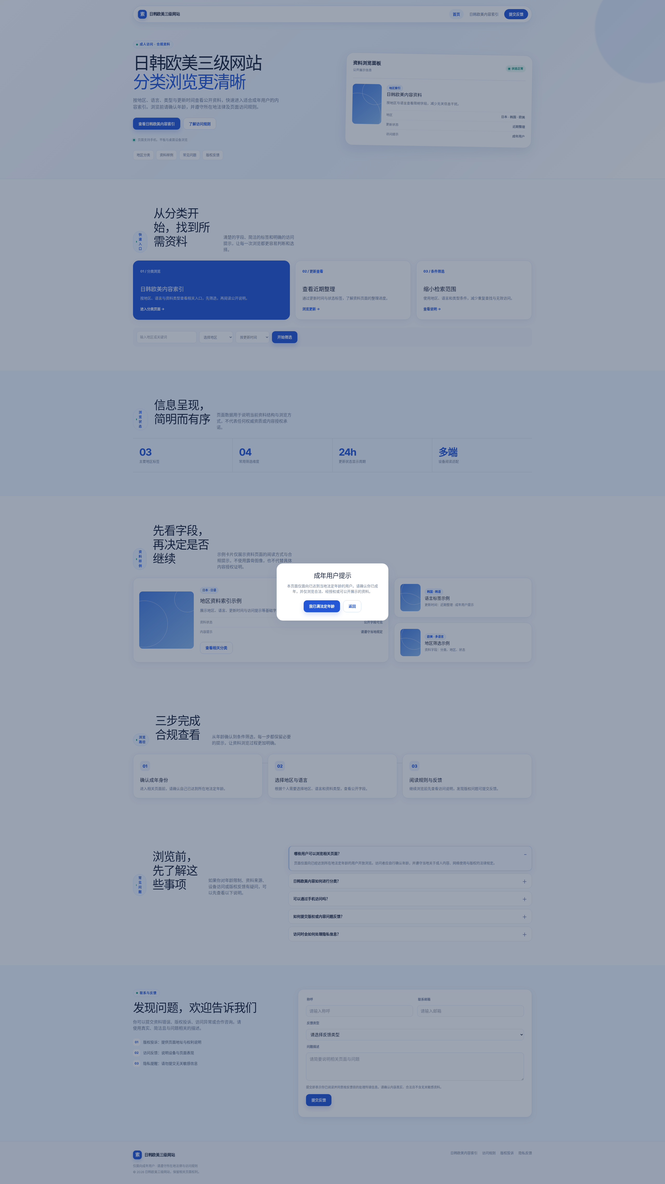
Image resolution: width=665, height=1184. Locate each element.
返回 (352, 606)
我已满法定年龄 (322, 606)
